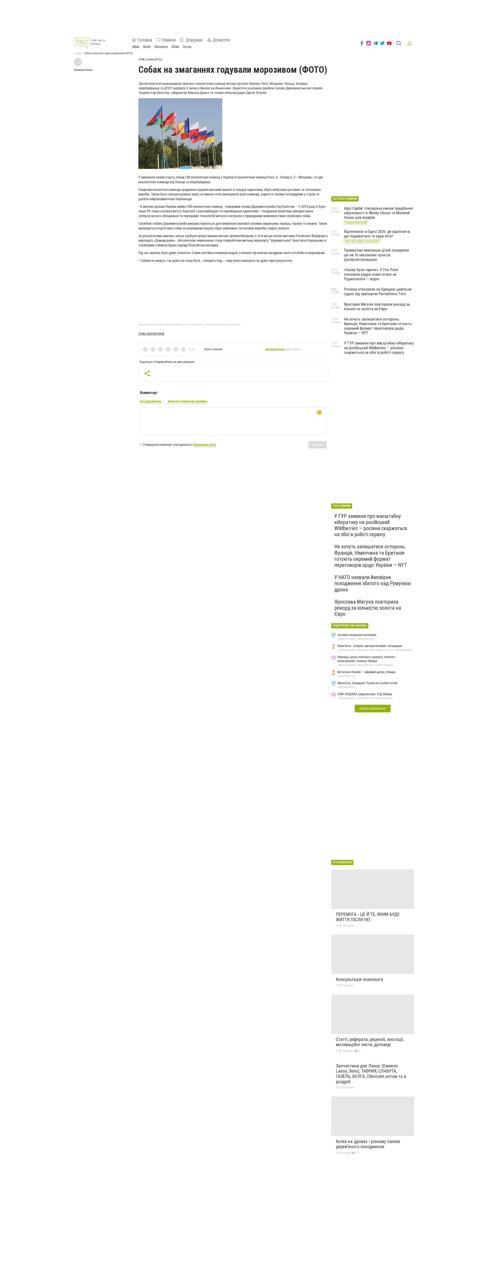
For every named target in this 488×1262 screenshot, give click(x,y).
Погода (187, 46)
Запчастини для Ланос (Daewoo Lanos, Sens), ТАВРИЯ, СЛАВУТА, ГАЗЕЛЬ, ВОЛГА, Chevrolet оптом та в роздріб (371, 1073)
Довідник (194, 40)
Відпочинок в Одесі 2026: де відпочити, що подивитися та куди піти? (377, 233)
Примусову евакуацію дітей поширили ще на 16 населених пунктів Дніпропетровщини (376, 255)
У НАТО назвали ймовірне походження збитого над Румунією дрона (372, 583)
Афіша (135, 46)
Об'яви (175, 46)
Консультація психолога (359, 979)
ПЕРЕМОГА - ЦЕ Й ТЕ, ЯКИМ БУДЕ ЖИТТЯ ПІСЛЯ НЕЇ (368, 917)
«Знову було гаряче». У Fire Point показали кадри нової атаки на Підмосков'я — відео (371, 274)
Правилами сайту (204, 444)
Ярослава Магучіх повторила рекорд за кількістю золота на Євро (377, 306)
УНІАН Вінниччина (151, 334)
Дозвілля (221, 40)
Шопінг (147, 46)
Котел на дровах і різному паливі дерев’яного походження (368, 1144)
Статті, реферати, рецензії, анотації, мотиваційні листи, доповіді (370, 1042)
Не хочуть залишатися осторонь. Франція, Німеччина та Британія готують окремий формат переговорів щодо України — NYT (378, 326)
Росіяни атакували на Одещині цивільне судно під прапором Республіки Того (378, 291)
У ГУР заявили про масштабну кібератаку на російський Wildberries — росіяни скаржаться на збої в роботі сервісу (379, 348)
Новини (169, 40)
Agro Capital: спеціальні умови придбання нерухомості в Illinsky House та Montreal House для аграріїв (378, 213)
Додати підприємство (372, 708)
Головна (144, 40)
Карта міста (161, 46)
